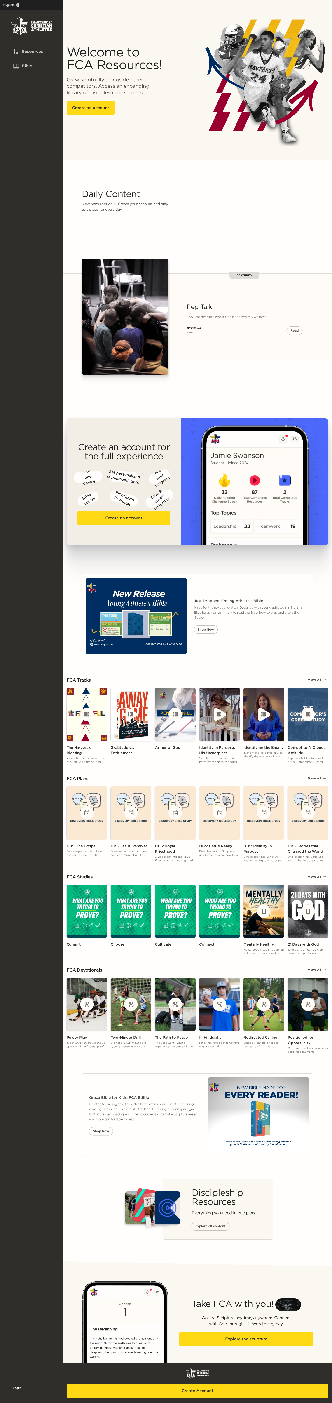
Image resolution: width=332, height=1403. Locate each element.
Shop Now (206, 629)
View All (314, 680)
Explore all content (210, 1226)
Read (294, 330)
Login (17, 1388)
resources (25, 51)
